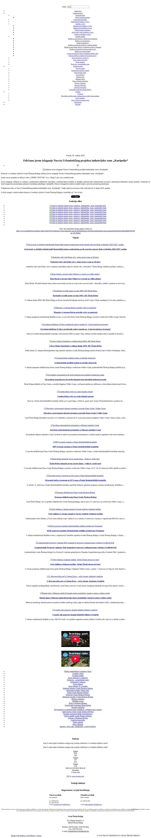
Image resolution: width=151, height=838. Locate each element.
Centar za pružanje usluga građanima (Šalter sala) (82, 53)
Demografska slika (80, 73)
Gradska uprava (78, 13)
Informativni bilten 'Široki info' (77, 691)
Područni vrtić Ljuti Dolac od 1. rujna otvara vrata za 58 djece (75, 262)
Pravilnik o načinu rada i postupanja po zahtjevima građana (80, 96)
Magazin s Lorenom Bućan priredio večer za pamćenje (75, 312)
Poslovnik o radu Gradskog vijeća (82, 32)
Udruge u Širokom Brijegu (78, 718)
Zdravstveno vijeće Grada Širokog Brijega (78, 712)
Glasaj (75, 751)
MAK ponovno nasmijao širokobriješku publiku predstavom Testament (75, 531)
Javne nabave (78, 684)
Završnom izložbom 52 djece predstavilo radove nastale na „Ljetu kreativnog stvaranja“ (75, 329)
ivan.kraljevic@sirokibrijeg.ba (61, 804)
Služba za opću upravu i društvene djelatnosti (82, 39)
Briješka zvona (77, 701)
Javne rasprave (80, 62)
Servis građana (80, 98)
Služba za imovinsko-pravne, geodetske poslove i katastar (82, 47)
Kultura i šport (80, 79)
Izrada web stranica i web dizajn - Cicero (26, 836)
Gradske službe (80, 36)
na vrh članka (76, 233)
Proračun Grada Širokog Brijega (78, 695)
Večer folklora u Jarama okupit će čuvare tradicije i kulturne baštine (75, 514)
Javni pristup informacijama (80, 100)
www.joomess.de (78, 776)
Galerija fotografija (80, 87)
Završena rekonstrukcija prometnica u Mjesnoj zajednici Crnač (75, 430)
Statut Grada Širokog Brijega (78, 693)
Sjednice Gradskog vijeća (82, 34)
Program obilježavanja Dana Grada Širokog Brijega (75, 497)
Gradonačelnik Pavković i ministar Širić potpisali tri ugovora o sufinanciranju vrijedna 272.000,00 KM (75, 548)
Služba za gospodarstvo (82, 41)
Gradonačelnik (80, 15)
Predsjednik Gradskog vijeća (80, 22)
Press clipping (78, 724)
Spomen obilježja (80, 85)
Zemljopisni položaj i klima (80, 70)
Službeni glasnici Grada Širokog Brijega (78, 688)
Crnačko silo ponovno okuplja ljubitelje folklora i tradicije (75, 615)
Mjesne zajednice (80, 83)
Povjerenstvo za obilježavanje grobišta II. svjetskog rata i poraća (78, 710)
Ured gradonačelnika (80, 20)
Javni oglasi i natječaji (80, 60)
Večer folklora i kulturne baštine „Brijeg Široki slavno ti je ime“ (75, 564)
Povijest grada (80, 68)
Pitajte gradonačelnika (82, 17)
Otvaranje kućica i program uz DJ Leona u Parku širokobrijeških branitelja (75, 480)
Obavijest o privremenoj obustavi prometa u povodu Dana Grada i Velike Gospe (76, 413)
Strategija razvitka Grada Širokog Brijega (78, 697)
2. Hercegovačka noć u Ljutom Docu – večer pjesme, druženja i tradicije (75, 581)
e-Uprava (80, 94)
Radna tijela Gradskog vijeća (82, 28)
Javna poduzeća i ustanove (80, 58)
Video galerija (78, 722)
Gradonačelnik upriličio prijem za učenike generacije (75, 363)
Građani (77, 92)
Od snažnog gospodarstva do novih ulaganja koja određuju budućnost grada (75, 380)
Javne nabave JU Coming (77, 686)
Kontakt (77, 104)
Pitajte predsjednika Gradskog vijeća (77, 671)
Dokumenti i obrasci (77, 682)
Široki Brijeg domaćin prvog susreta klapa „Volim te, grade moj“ (75, 464)
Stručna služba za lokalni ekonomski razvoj (82, 56)
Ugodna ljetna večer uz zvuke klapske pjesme (75, 396)
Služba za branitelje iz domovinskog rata (83, 49)
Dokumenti (78, 102)
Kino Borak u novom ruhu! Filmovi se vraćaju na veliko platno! (75, 279)
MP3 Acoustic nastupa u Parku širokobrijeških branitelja (75, 447)
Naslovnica (78, 11)
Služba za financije (83, 43)
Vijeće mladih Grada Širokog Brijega (78, 716)
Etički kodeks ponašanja (82, 30)
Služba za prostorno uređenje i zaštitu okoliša (82, 45)
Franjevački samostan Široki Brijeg (78, 705)
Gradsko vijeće (80, 24)
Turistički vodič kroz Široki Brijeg (80, 90)
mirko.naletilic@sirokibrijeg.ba (93, 804)
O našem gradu (78, 66)
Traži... (64, 7)
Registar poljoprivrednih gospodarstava (77, 714)
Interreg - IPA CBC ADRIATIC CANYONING (78, 727)
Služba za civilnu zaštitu (82, 51)
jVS (68, 776)
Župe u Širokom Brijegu (80, 81)
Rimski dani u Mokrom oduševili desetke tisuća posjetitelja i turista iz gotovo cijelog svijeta (75, 598)
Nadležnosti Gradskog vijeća (82, 26)
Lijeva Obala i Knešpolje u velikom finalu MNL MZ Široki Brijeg (75, 346)
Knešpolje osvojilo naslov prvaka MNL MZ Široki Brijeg (75, 296)
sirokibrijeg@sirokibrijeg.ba (78, 831)
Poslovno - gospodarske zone (80, 64)
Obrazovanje (80, 77)
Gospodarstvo (80, 75)
